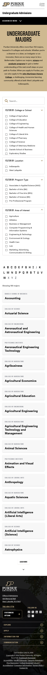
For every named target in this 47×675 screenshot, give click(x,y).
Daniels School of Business (20, 149)
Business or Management (20, 223)
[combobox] (23, 101)
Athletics (13, 220)
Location (14, 160)
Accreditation (8, 665)
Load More (23, 562)
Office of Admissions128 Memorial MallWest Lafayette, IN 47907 (11, 598)
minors (36, 60)
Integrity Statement (35, 660)
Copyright (10, 655)
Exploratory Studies (17, 153)
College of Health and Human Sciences (21, 129)
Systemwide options (9, 614)
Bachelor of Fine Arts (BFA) (20, 193)
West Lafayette (15, 170)
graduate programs (16, 63)
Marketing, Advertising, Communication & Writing (20, 251)
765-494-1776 (8, 606)
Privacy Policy (38, 665)
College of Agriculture (18, 115)
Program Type (16, 179)
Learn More (23, 296)
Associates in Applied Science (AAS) (24, 185)
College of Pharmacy (18, 138)
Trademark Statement (27, 658)
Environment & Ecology (19, 238)
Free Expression (13, 663)
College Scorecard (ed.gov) (30, 663)
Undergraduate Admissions (16, 13)
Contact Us (24, 668)
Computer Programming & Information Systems (20, 229)
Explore (7, 625)
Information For (11, 636)
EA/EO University (20, 660)
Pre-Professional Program (20, 200)
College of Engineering (19, 123)
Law (11, 245)
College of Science (17, 141)
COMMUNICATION (11, 642)
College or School (18, 110)
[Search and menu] (42, 4)
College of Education (18, 119)
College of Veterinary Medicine (22, 145)
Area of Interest (17, 210)
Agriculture (14, 216)
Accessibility (8, 660)
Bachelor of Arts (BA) (18, 189)
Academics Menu (9, 21)
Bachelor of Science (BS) (19, 197)
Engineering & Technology (20, 234)
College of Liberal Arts (18, 134)
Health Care (14, 242)
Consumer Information (23, 665)
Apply (6, 631)
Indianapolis (14, 166)
